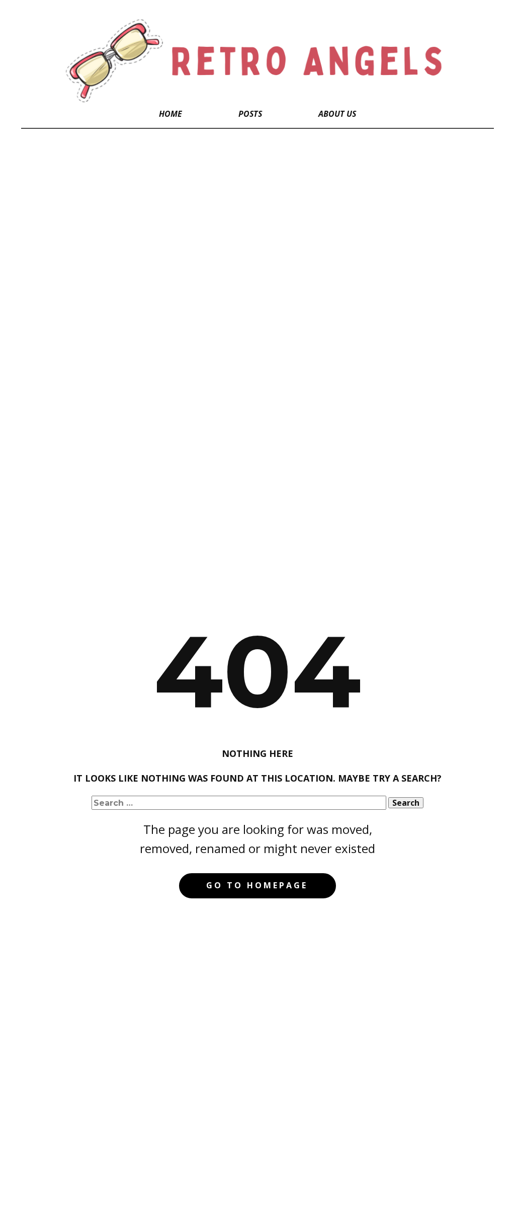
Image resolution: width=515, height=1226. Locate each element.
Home (170, 113)
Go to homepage (257, 885)
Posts (250, 113)
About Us (337, 113)
